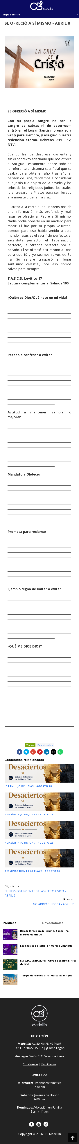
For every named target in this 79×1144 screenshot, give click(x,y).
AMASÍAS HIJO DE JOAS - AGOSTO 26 (29, 842)
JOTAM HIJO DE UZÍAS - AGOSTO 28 (28, 786)
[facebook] (31, 1124)
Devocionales (45, 745)
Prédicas (10, 923)
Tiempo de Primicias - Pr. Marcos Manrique (46, 975)
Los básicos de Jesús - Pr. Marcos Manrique (46, 945)
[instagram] (46, 1124)
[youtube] (38, 1124)
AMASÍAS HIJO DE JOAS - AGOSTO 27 (29, 814)
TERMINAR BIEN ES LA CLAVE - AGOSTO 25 (32, 871)
